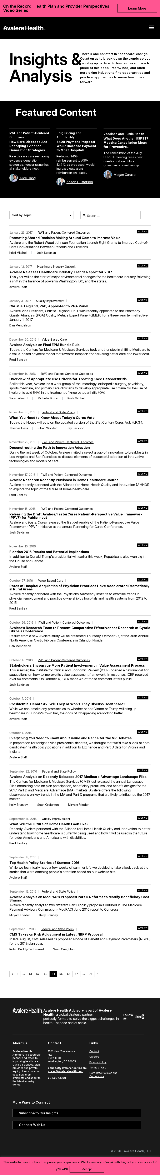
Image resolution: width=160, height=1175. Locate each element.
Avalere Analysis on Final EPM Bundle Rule (44, 345)
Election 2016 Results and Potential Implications (49, 552)
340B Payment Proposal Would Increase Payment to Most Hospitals (76, 146)
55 (62, 973)
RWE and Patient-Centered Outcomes (29, 135)
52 (39, 973)
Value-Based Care (54, 339)
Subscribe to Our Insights (38, 1113)
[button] (151, 27)
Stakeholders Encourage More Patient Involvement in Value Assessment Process (77, 665)
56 (69, 973)
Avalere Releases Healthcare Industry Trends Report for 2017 (60, 272)
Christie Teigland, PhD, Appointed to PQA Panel (48, 306)
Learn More (137, 8)
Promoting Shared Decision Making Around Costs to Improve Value (64, 238)
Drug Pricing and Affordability (68, 135)
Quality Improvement (50, 301)
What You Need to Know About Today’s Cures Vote (52, 418)
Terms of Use (97, 1067)
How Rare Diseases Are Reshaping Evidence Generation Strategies (28, 146)
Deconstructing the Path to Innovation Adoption (49, 447)
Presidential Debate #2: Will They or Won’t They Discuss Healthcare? (67, 704)
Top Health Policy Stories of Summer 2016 (44, 863)
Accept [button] (87, 1169)
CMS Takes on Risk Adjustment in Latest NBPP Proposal (55, 934)
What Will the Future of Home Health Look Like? (48, 824)
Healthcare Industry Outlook (56, 266)
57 (77, 973)
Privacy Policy (97, 1062)
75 (92, 973)
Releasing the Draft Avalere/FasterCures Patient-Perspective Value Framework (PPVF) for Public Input (75, 516)
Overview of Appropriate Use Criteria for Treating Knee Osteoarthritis (68, 379)
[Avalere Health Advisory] (24, 27)
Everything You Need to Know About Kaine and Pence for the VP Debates (70, 738)
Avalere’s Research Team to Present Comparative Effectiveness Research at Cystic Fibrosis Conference (79, 629)
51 (31, 973)
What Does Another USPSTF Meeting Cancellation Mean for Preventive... (126, 142)
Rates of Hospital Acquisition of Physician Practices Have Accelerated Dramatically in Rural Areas (79, 587)
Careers (94, 1056)
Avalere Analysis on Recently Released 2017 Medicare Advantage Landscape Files (77, 777)
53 (46, 973)
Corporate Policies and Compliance (103, 1074)
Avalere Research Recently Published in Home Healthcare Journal (64, 480)
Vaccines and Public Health (124, 134)
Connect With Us (32, 1125)
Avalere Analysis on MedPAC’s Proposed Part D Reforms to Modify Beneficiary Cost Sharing (79, 898)
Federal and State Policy (58, 412)
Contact (94, 1051)
